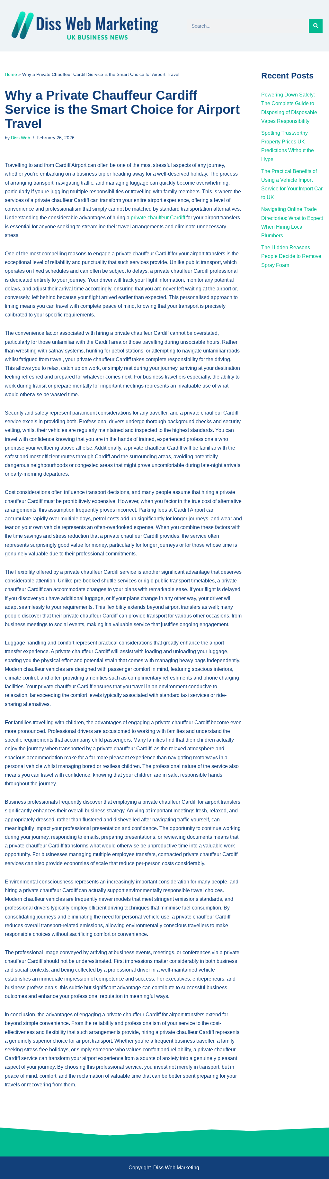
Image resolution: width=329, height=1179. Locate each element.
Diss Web (20, 137)
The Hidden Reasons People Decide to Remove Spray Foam (291, 256)
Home (11, 74)
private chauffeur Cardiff (158, 217)
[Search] (316, 26)
